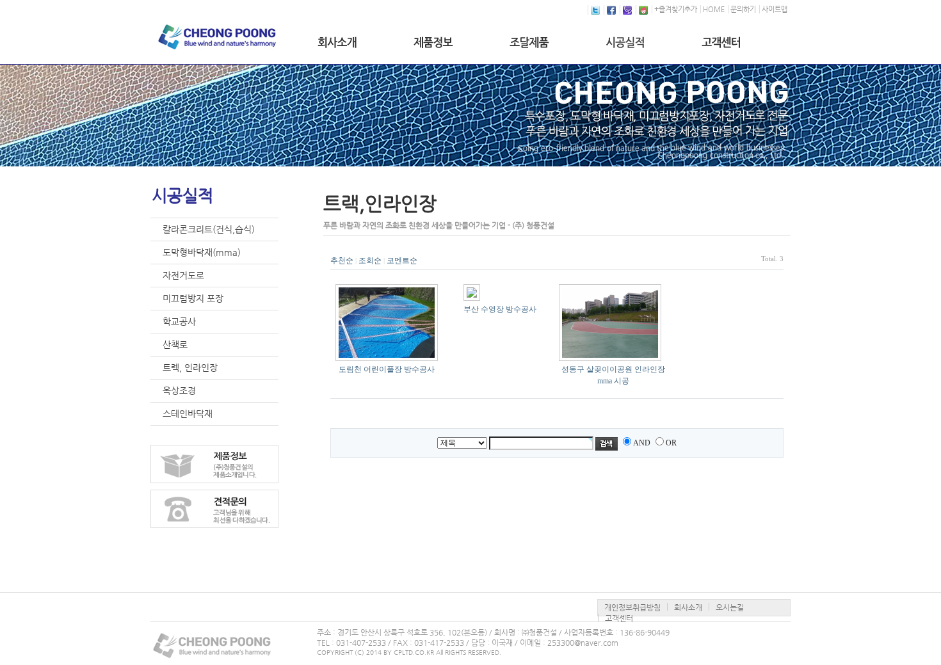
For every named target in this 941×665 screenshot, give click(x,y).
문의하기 (743, 9)
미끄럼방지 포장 (193, 298)
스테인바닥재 (188, 413)
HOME (714, 9)
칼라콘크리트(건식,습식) (209, 229)
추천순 (341, 260)
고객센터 (619, 618)
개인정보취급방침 (632, 607)
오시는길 (730, 607)
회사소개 (688, 607)
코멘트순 (402, 260)
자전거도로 (183, 275)
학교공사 (179, 321)
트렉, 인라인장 (190, 367)
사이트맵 (774, 9)
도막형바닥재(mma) (202, 252)
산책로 (175, 344)
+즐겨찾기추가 (675, 9)
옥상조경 (179, 390)
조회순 (370, 260)
